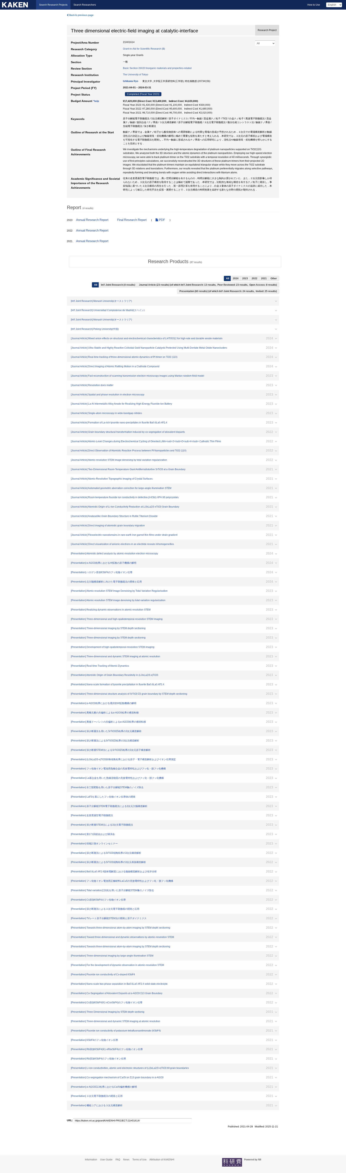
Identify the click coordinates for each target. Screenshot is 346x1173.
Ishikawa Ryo (130, 81)
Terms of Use (139, 1159)
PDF (161, 219)
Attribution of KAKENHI (161, 1159)
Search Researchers (84, 4)
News (126, 1159)
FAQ (118, 1159)
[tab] (175, 261)
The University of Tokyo (135, 74)
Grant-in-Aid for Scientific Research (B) (144, 48)
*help (96, 101)
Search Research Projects (53, 4)
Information (91, 1159)
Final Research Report (132, 219)
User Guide (106, 1159)
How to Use (313, 4)
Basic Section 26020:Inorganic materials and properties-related (157, 68)
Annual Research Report (92, 219)
